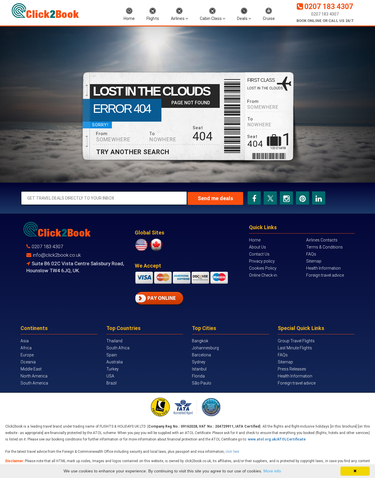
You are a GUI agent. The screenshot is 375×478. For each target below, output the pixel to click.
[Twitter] (270, 198)
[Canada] (156, 245)
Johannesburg (205, 348)
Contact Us (259, 254)
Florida (198, 376)
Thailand (114, 340)
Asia (25, 340)
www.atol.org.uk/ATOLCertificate (277, 439)
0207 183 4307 (328, 6)
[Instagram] (286, 198)
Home (129, 18)
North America (34, 376)
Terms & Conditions (324, 247)
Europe (27, 355)
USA (110, 376)
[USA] (142, 245)
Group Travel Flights (296, 340)
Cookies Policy (263, 268)
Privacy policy (262, 261)
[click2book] (45, 10)
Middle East (31, 369)
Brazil (111, 383)
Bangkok (200, 340)
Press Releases (292, 369)
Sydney (198, 362)
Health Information (323, 268)
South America (34, 383)
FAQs (311, 254)
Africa (26, 348)
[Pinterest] (302, 198)
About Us (257, 247)
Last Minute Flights (295, 348)
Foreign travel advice (325, 275)
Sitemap (313, 261)
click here (232, 452)
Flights (152, 18)
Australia (114, 362)
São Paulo (201, 383)
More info (272, 471)
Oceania (28, 362)
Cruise (269, 18)
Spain (111, 355)
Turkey (112, 369)
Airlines (178, 18)
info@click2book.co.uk (57, 255)
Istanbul (199, 369)
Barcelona (201, 355)
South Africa (117, 348)
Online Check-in (263, 275)
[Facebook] (254, 198)
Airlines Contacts (322, 240)
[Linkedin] (319, 198)
